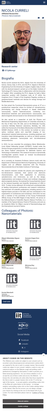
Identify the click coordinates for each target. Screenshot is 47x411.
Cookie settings (23, 406)
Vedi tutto (6, 302)
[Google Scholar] (42, 18)
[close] (43, 355)
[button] (38, 18)
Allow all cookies (23, 401)
